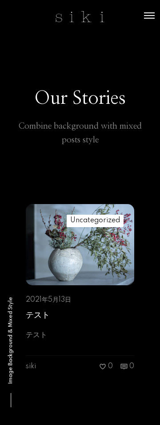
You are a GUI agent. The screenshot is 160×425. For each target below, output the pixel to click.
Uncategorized (95, 220)
